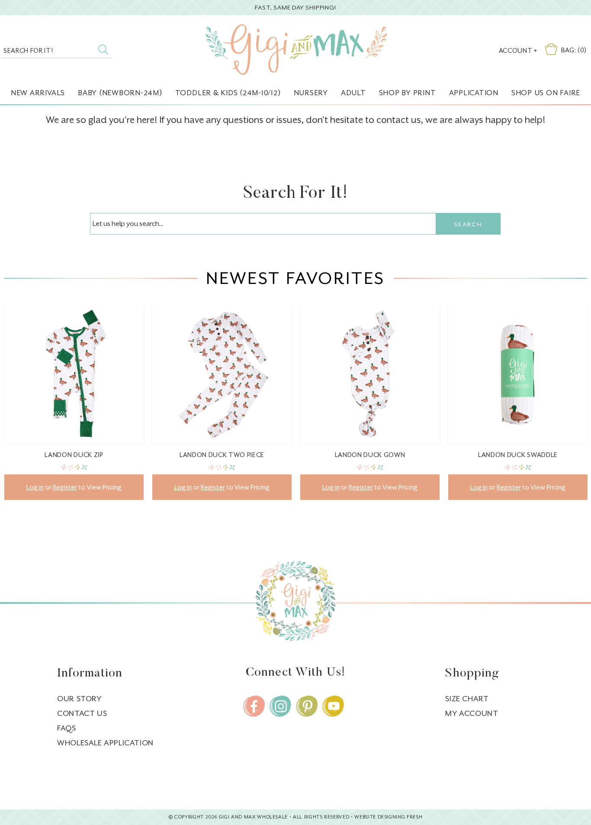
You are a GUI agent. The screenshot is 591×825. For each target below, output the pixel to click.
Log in (35, 487)
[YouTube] (333, 706)
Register (65, 487)
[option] (74, 408)
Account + (518, 50)
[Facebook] (254, 706)
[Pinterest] (307, 706)
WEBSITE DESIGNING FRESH (388, 817)
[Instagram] (280, 706)
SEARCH (468, 224)
